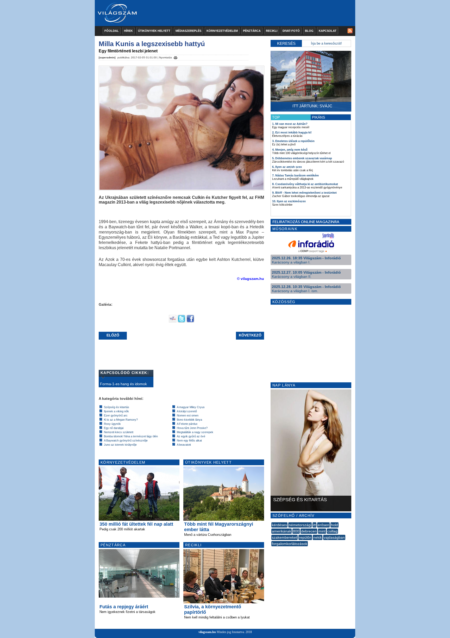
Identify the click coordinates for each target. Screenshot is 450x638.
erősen (323, 525)
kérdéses (279, 525)
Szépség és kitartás (116, 407)
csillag (332, 531)
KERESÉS (286, 43)
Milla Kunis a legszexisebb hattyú (152, 44)
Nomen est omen (187, 415)
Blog (309, 30)
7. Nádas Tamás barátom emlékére (295, 175)
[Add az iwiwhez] (173, 321)
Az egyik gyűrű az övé (191, 436)
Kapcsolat (327, 30)
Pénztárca (252, 30)
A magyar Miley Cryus (191, 407)
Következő (250, 335)
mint (322, 531)
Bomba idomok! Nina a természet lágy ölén (131, 436)
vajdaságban (334, 537)
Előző (113, 335)
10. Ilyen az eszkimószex (289, 201)
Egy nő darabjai (113, 428)
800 (296, 531)
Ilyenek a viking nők (116, 411)
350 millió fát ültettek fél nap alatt (136, 524)
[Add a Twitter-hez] (181, 321)
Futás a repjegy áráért (123, 606)
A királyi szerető (187, 411)
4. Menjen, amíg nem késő (290, 149)
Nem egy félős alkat (189, 440)
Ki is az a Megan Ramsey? (121, 419)
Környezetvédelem (222, 30)
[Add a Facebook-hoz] (190, 321)
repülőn (305, 537)
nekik (317, 537)
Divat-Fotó (291, 30)
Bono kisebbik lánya (189, 419)
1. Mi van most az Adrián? (290, 123)
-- (272, 549)
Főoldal (111, 30)
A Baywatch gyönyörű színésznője (126, 440)
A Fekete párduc (187, 423)
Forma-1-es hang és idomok (123, 384)
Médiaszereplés (188, 30)
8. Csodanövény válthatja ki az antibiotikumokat (305, 184)
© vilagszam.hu (250, 279)
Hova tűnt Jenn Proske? (192, 428)
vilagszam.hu (207, 632)
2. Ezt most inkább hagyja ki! (292, 132)
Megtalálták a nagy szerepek (195, 432)
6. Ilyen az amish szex (287, 166)
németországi (300, 525)
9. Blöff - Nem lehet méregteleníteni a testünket (304, 192)
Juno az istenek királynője (120, 444)
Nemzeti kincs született (118, 432)
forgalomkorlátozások (289, 544)
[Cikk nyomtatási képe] (175, 57)
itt (314, 525)
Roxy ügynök (112, 423)
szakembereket (284, 537)
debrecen (309, 531)
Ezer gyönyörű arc (116, 415)
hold (334, 525)
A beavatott (184, 444)
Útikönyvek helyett (154, 30)
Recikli (271, 30)
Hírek (128, 30)
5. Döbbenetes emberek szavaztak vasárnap (302, 158)
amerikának (281, 531)
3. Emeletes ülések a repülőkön (293, 141)
